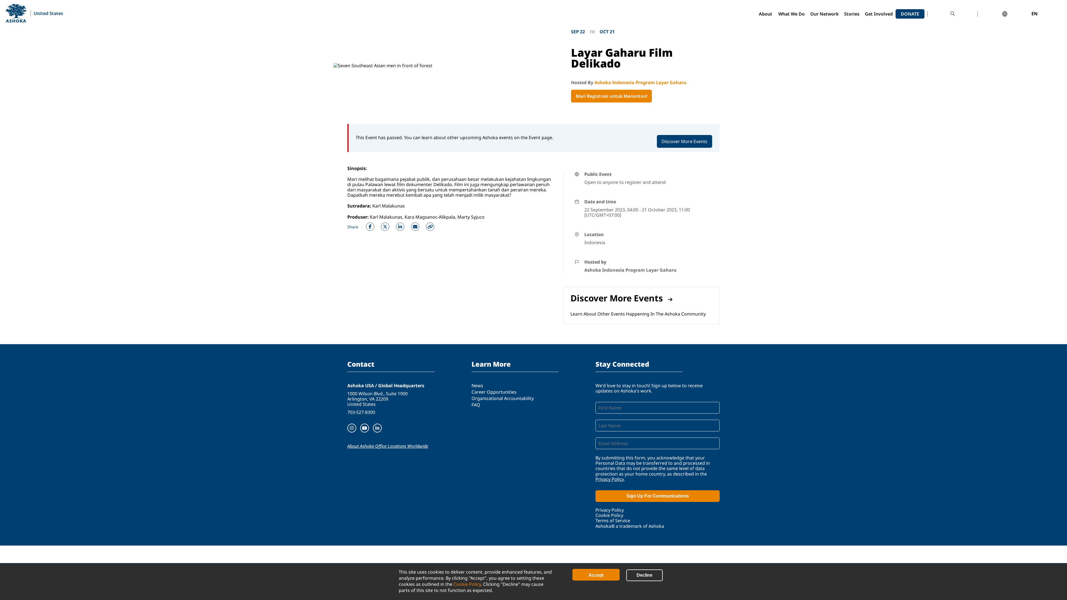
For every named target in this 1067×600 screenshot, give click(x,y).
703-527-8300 (361, 412)
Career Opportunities (494, 392)
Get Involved (879, 14)
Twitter (385, 226)
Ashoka (16, 13)
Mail (415, 226)
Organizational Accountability (503, 398)
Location (594, 234)
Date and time (600, 201)
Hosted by (595, 262)
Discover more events (616, 298)
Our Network (824, 14)
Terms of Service (612, 521)
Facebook (370, 226)
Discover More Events (684, 141)
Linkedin (400, 226)
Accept (596, 575)
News (477, 385)
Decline (644, 575)
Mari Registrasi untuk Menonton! (611, 96)
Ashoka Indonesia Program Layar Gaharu (640, 82)
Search (952, 13)
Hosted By (582, 82)
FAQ (476, 405)
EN (1034, 14)
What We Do (791, 14)
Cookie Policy (467, 584)
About (765, 14)
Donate (910, 14)
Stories (851, 14)
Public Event (598, 174)
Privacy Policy (609, 479)
